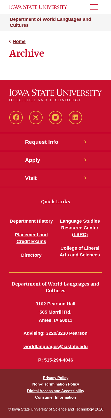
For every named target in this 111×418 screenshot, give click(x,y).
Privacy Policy (55, 377)
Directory (31, 255)
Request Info (41, 142)
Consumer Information (55, 397)
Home (19, 41)
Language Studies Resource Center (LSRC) (80, 228)
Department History (31, 221)
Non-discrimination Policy (55, 384)
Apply (32, 160)
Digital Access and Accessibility (55, 391)
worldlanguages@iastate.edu (55, 346)
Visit (31, 178)
